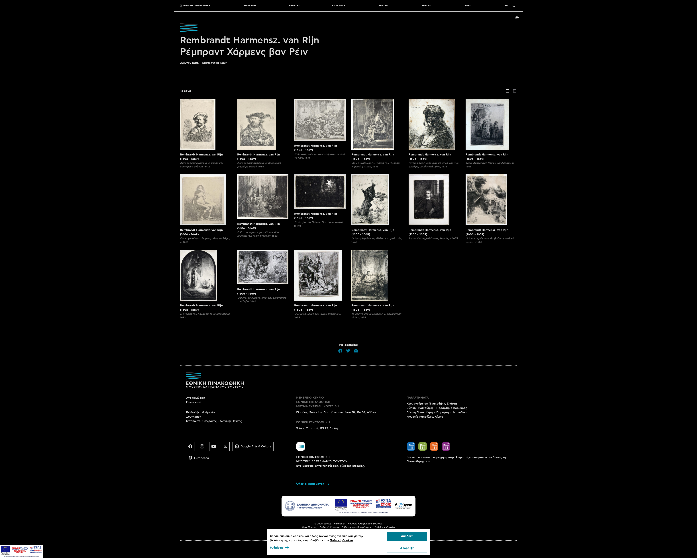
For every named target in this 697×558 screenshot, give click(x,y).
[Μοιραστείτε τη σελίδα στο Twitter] (348, 351)
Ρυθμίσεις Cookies (384, 527)
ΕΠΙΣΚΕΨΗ (250, 5)
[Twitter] (227, 448)
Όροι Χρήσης (309, 527)
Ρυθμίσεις (277, 547)
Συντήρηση (193, 416)
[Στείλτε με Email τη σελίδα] (356, 351)
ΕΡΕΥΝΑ (426, 5)
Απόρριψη (407, 548)
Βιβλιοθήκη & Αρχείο (200, 412)
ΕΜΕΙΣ (468, 5)
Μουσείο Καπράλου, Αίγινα (425, 416)
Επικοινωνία (194, 402)
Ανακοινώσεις (195, 398)
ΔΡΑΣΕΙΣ (383, 5)
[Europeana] (200, 459)
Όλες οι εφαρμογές (310, 484)
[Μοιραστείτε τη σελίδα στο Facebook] (340, 351)
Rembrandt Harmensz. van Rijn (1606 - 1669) (201, 157)
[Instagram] (203, 448)
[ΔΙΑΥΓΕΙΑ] (403, 506)
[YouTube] (215, 448)
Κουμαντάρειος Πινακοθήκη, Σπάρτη (432, 403)
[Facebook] (192, 448)
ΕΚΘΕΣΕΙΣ (295, 5)
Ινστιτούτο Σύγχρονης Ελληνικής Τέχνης (214, 421)
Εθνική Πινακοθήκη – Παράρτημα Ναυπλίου (436, 412)
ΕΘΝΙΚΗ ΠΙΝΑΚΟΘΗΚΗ (197, 5)
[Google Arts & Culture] (254, 448)
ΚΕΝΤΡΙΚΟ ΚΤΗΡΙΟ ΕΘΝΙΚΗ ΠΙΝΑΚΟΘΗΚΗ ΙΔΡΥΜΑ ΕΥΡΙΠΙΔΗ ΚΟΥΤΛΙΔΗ (317, 402)
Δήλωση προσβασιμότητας (356, 527)
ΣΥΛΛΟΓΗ (339, 5)
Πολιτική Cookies (329, 527)
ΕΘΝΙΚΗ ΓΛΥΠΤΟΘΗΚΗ (313, 422)
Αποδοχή (407, 536)
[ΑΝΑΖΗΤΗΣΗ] (513, 5)
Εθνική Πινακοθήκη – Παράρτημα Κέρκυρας (437, 408)
